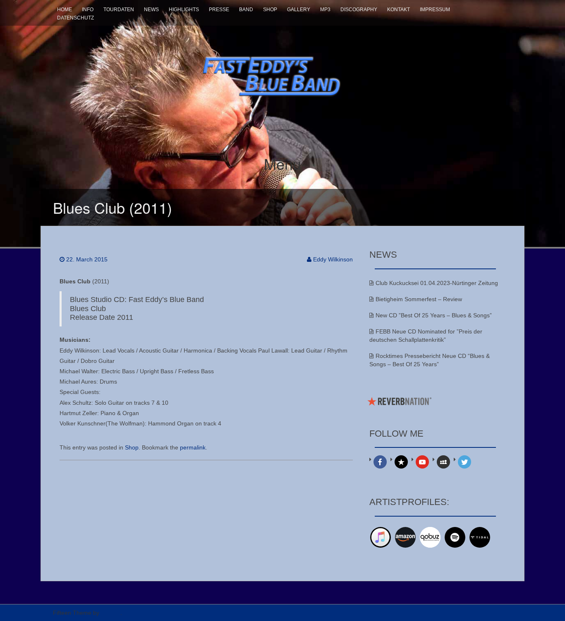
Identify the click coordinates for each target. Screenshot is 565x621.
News (151, 9)
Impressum (435, 9)
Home (64, 9)
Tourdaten (118, 9)
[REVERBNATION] (401, 462)
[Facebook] (380, 462)
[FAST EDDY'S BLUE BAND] (282, 71)
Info (87, 9)
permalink (193, 447)
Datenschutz (75, 18)
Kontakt (398, 9)
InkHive (110, 612)
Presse (219, 9)
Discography (358, 9)
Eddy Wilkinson (333, 259)
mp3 (325, 9)
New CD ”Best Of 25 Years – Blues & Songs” (434, 315)
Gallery (298, 9)
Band (246, 9)
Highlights (184, 9)
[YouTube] (422, 462)
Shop (270, 9)
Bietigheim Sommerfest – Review (419, 299)
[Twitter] (464, 462)
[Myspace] (443, 462)
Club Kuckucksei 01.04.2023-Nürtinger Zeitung (437, 283)
